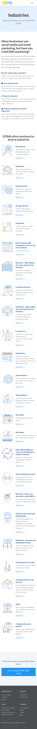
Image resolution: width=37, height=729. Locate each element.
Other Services (24, 708)
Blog (21, 715)
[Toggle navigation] (32, 3)
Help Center (23, 695)
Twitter (22, 712)
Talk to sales (24, 697)
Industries (4, 697)
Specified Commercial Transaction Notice (8, 713)
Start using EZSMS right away (18, 672)
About (22, 710)
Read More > (20, 158)
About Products (6, 695)
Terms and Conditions (8, 708)
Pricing (3, 699)
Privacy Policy (5, 710)
